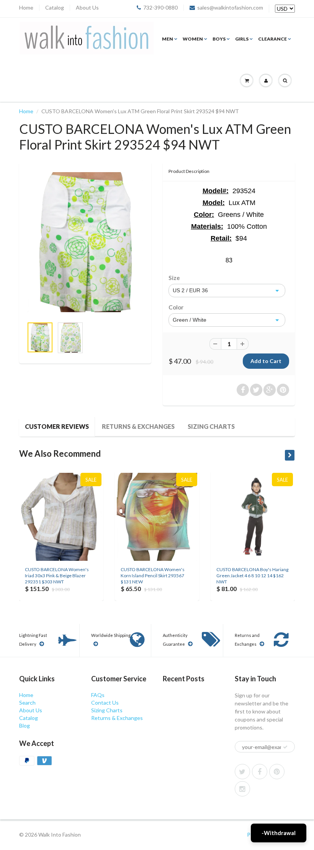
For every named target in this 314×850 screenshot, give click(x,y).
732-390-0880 (160, 8)
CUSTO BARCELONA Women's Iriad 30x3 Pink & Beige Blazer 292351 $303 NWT (57, 576)
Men (167, 39)
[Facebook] (259, 771)
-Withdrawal (279, 832)
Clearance (272, 39)
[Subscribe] (285, 747)
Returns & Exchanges (138, 426)
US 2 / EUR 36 (190, 290)
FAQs (98, 695)
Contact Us (105, 702)
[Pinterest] (277, 771)
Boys (219, 39)
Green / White (189, 320)
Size (174, 277)
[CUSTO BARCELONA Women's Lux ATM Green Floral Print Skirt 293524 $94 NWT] (85, 242)
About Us (87, 8)
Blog (24, 725)
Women (193, 39)
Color (175, 307)
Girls (242, 39)
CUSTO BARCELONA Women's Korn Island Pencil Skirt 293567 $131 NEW (153, 576)
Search (27, 702)
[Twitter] (242, 771)
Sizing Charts (211, 426)
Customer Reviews (57, 426)
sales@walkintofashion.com (230, 8)
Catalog (54, 8)
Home (26, 8)
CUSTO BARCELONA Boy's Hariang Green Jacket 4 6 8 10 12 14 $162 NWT (252, 576)
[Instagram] (242, 788)
